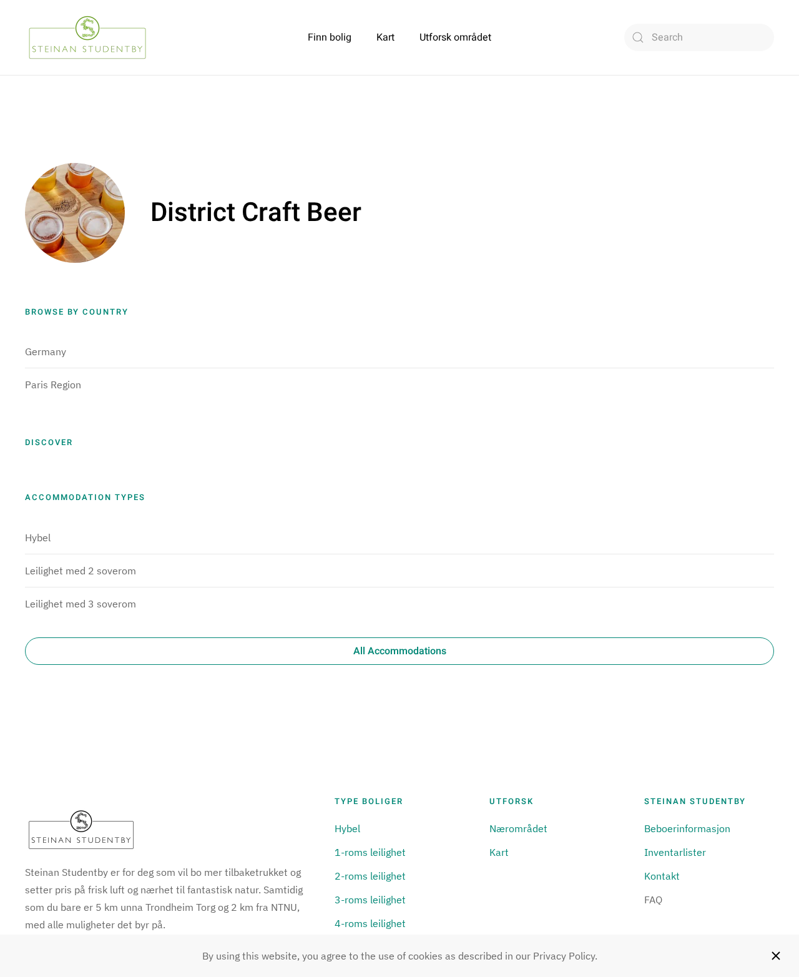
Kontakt (662, 876)
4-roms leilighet (370, 923)
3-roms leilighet (370, 899)
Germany (45, 351)
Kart (385, 37)
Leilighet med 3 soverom (80, 603)
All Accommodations (399, 651)
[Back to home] (87, 37)
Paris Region (53, 384)
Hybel (38, 537)
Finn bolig (329, 37)
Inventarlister (675, 852)
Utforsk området (455, 37)
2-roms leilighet (370, 876)
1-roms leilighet (370, 852)
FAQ (653, 899)
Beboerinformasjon (687, 828)
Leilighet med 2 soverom (80, 570)
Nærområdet (518, 828)
